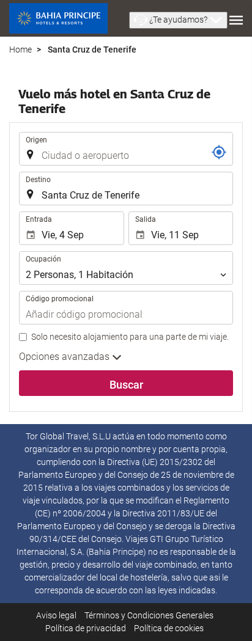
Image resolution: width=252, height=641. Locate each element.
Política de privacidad (85, 628)
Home (20, 49)
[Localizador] (219, 152)
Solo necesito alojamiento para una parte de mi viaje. (130, 337)
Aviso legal (56, 615)
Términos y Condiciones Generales (148, 615)
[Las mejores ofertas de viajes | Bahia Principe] (58, 18)
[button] (178, 20)
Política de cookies (169, 628)
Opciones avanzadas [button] (65, 356)
